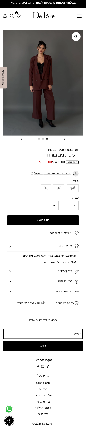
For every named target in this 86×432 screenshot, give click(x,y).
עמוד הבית (73, 149)
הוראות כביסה (64, 291)
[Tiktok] (48, 367)
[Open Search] (12, 16)
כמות (75, 197)
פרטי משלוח (65, 281)
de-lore (47, 423)
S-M (72, 188)
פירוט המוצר (65, 245)
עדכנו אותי (3, 77)
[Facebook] (38, 367)
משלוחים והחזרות (43, 395)
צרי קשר (43, 414)
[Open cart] (5, 16)
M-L (58, 188)
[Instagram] (42, 367)
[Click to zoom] (76, 36)
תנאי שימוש (43, 383)
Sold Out (43, 220)
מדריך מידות (65, 271)
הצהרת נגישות (43, 401)
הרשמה (43, 345)
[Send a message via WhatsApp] (9, 409)
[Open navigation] (75, 16)
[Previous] (21, 139)
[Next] (64, 139)
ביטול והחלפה (43, 408)
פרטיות (43, 389)
